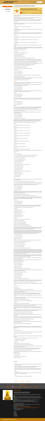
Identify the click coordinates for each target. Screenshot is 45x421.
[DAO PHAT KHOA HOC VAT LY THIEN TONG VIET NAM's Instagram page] (33, 2)
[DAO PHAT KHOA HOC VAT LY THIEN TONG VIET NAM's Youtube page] (34, 2)
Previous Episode (28, 381)
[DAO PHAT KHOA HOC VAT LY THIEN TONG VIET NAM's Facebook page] (30, 2)
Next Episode (16, 381)
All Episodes (22, 381)
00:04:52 (15, 81)
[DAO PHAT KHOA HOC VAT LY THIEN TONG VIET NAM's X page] (31, 2)
